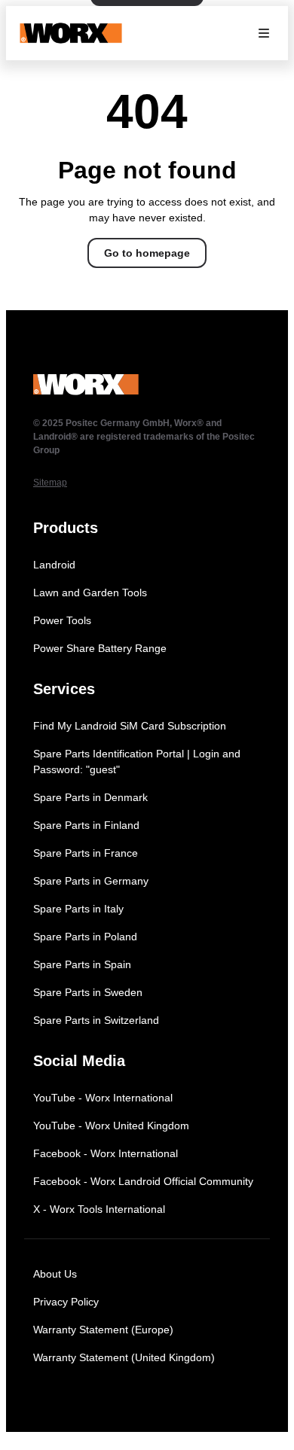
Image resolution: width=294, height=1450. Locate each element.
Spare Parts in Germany (91, 881)
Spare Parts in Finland (86, 825)
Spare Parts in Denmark (90, 797)
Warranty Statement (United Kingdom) (124, 1357)
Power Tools (62, 620)
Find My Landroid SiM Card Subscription (129, 726)
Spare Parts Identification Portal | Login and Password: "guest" (136, 761)
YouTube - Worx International (103, 1098)
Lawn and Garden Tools (90, 592)
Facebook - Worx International (105, 1153)
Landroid (54, 565)
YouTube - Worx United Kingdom (111, 1125)
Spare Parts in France (85, 853)
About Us (55, 1274)
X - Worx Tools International (99, 1209)
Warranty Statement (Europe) (103, 1330)
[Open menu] (264, 33)
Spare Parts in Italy (78, 909)
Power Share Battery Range (100, 648)
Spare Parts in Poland (85, 937)
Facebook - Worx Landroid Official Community (143, 1181)
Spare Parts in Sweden (87, 992)
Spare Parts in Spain (82, 964)
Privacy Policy (66, 1302)
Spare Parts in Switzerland (96, 1020)
